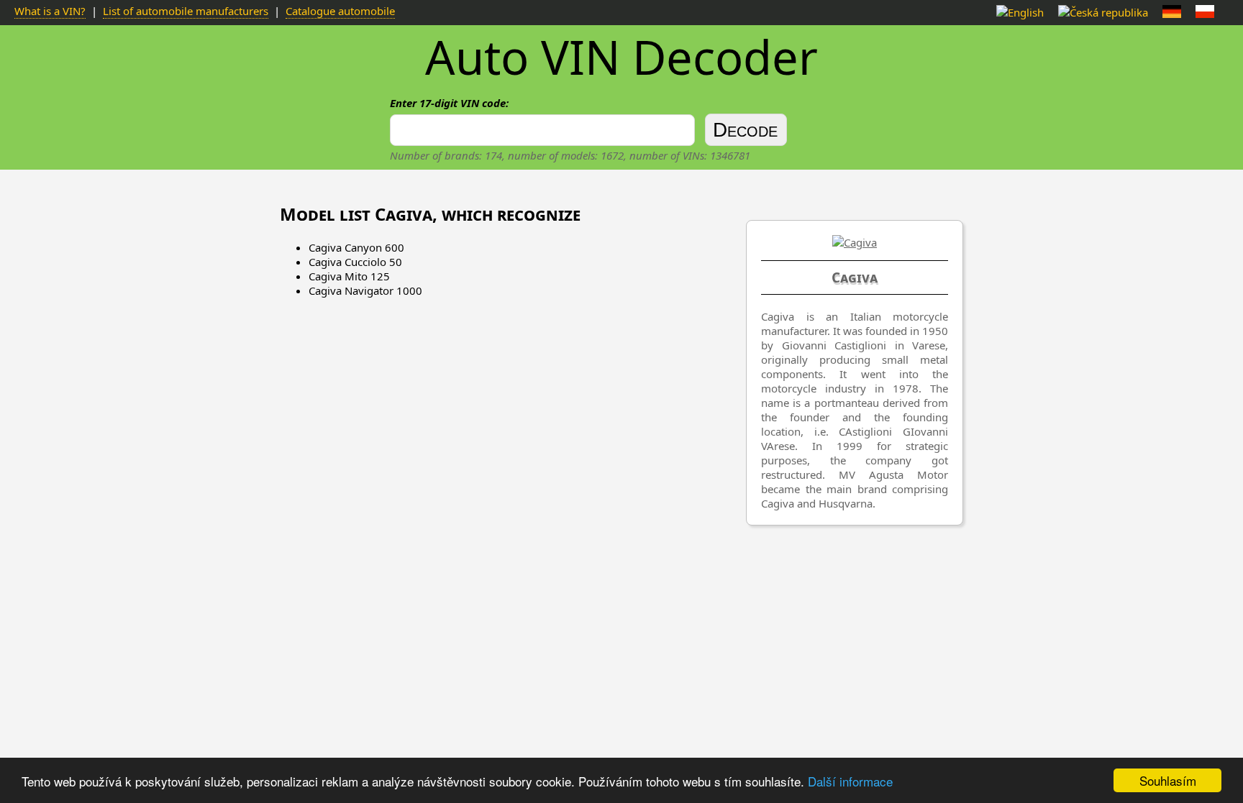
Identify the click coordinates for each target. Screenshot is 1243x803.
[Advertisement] (621, 558)
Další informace (850, 781)
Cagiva (855, 277)
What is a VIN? (50, 11)
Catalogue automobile (340, 11)
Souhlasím (1167, 780)
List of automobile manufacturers (185, 11)
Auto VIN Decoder (621, 56)
